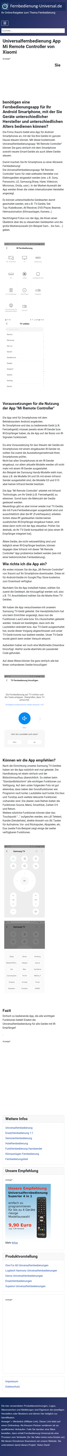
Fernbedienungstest (16, 1159)
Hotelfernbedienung (16, 1143)
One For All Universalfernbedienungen (26, 1265)
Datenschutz (12, 1386)
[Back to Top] (61, 1450)
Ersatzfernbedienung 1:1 (19, 1133)
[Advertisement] (28, 80)
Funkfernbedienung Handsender (23, 1148)
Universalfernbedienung (19, 1127)
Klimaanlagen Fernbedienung (22, 1153)
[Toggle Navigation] (4, 23)
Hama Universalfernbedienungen (24, 1275)
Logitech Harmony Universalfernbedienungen (31, 1270)
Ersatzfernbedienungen (18, 1281)
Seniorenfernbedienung (18, 1138)
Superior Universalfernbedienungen (25, 1286)
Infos (15, 1242)
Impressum (11, 1381)
